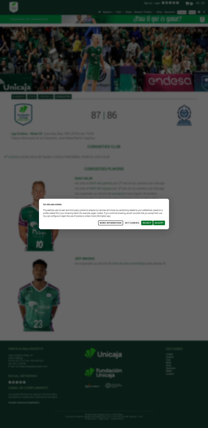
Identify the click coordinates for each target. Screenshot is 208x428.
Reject (147, 223)
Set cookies (132, 223)
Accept (159, 223)
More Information (111, 223)
